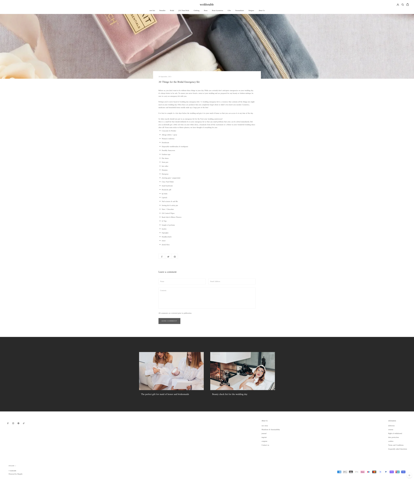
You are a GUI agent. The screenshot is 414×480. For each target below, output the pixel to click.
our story (265, 425)
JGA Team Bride (184, 10)
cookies (390, 441)
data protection (393, 437)
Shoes (205, 10)
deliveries (391, 425)
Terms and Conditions (396, 445)
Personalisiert (239, 10)
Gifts (229, 10)
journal (264, 433)
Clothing (196, 10)
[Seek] (403, 4)
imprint (264, 437)
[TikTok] (24, 423)
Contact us (265, 445)
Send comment (169, 321)
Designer (251, 10)
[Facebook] (8, 423)
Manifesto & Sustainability (271, 429)
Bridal (172, 10)
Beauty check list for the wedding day (229, 394)
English (11, 466)
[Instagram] (13, 423)
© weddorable (12, 471)
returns (390, 429)
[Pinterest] (18, 423)
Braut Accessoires (217, 10)
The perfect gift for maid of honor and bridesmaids (165, 394)
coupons (264, 441)
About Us (262, 10)
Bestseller (162, 10)
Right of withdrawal (395, 433)
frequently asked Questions (397, 449)
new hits (152, 10)
